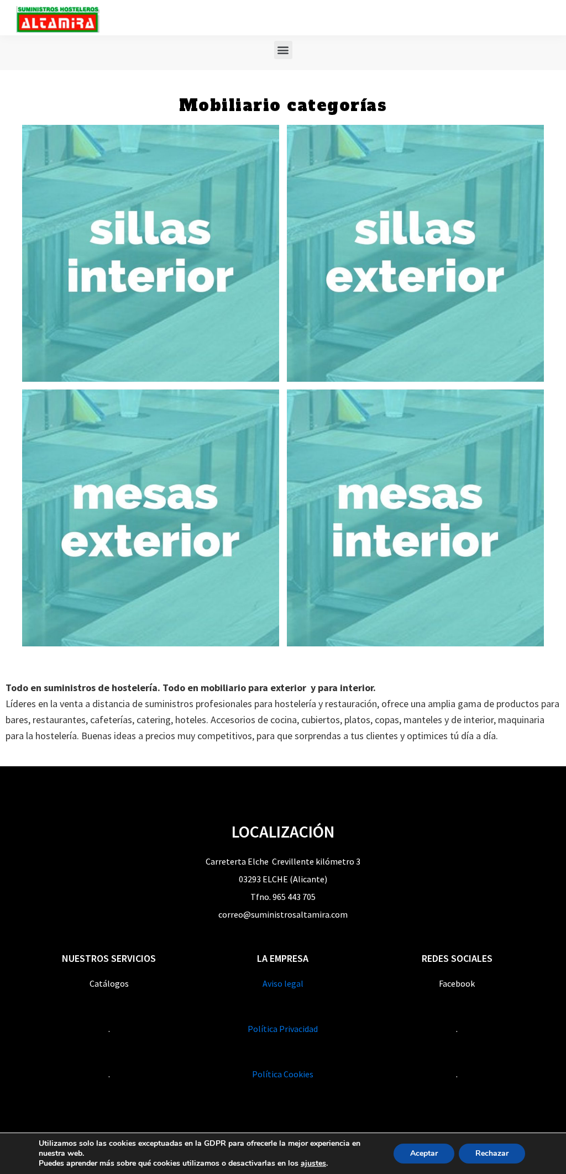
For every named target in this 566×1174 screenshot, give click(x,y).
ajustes (313, 1163)
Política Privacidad (283, 1028)
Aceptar (424, 1153)
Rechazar (492, 1153)
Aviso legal (283, 983)
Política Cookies (282, 1074)
